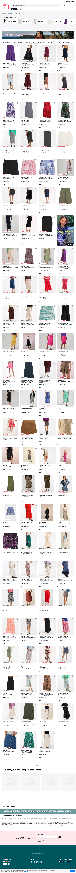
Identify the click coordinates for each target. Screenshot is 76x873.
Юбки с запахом (60, 811)
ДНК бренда (59, 9)
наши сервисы (25, 848)
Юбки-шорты (23, 811)
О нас (52, 9)
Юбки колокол (38, 811)
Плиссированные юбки (15, 811)
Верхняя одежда (22, 9)
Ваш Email (40, 834)
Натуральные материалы (34, 9)
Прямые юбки (67, 811)
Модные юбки (30, 811)
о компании (43, 848)
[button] (72, 5)
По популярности (6, 42)
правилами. (25, 871)
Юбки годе (7, 811)
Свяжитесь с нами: (63, 848)
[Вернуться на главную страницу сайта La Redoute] (6, 7)
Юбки (20, 13)
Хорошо (72, 870)
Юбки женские (52, 811)
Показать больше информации (38, 853)
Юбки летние (45, 811)
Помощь (5, 848)
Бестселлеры (46, 9)
